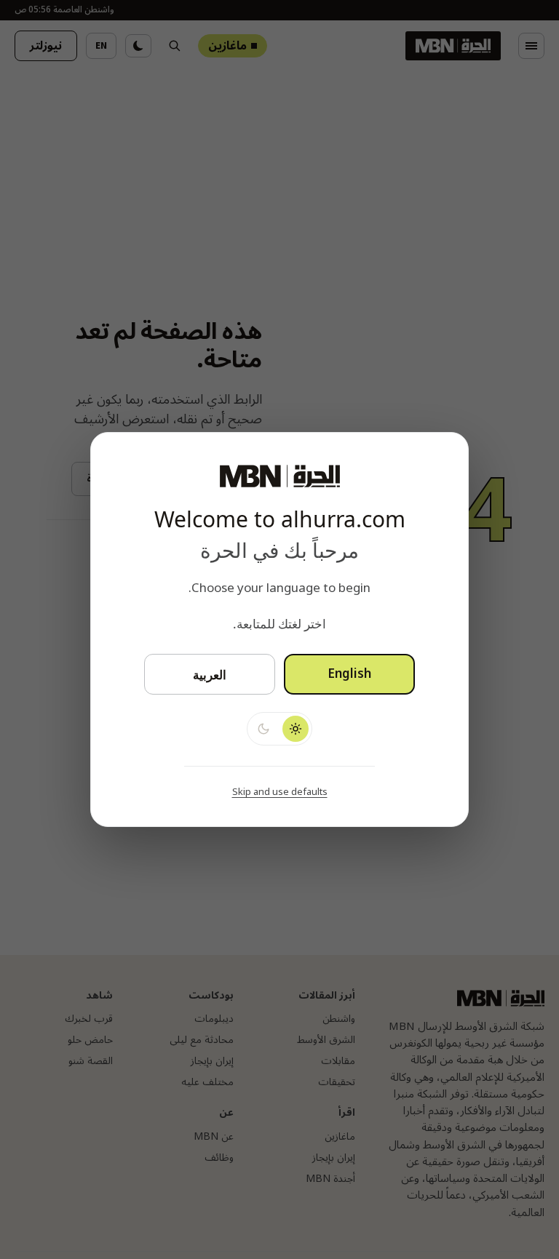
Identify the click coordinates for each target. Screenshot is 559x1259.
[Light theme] (295, 729)
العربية (209, 674)
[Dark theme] (263, 729)
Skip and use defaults (280, 792)
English (349, 674)
